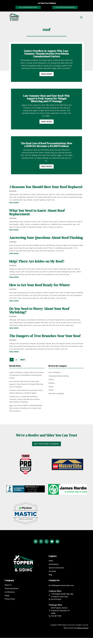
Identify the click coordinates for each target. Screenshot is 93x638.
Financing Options (11, 588)
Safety (51, 386)
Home (51, 561)
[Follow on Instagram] (35, 541)
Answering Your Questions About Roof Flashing (46, 237)
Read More (46, 74)
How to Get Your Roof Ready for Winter (39, 285)
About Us (8, 585)
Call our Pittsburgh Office (65, 7)
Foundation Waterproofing (59, 376)
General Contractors (56, 568)
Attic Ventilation (55, 372)
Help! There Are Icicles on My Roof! (36, 261)
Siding (51, 390)
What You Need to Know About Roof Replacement (37, 212)
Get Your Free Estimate (46, 443)
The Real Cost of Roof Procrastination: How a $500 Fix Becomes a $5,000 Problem (46, 144)
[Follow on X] (46, 541)
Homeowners (54, 564)
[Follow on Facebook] (41, 541)
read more (14, 202)
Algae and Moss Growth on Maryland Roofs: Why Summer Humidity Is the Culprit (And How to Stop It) (26, 408)
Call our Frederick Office (28, 7)
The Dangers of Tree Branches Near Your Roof (45, 335)
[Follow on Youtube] (52, 541)
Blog (50, 575)
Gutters (51, 379)
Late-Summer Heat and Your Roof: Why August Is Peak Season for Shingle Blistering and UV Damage (46, 98)
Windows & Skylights (56, 393)
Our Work (52, 571)
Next (22, 359)
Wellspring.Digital (82, 628)
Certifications (10, 592)
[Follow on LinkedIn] (57, 541)
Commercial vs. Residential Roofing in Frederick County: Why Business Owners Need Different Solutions (24, 399)
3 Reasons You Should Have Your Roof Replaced (45, 186)
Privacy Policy (10, 599)
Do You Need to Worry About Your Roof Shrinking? (39, 310)
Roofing (12, 191)
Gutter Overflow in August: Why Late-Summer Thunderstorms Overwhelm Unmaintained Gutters (46, 53)
